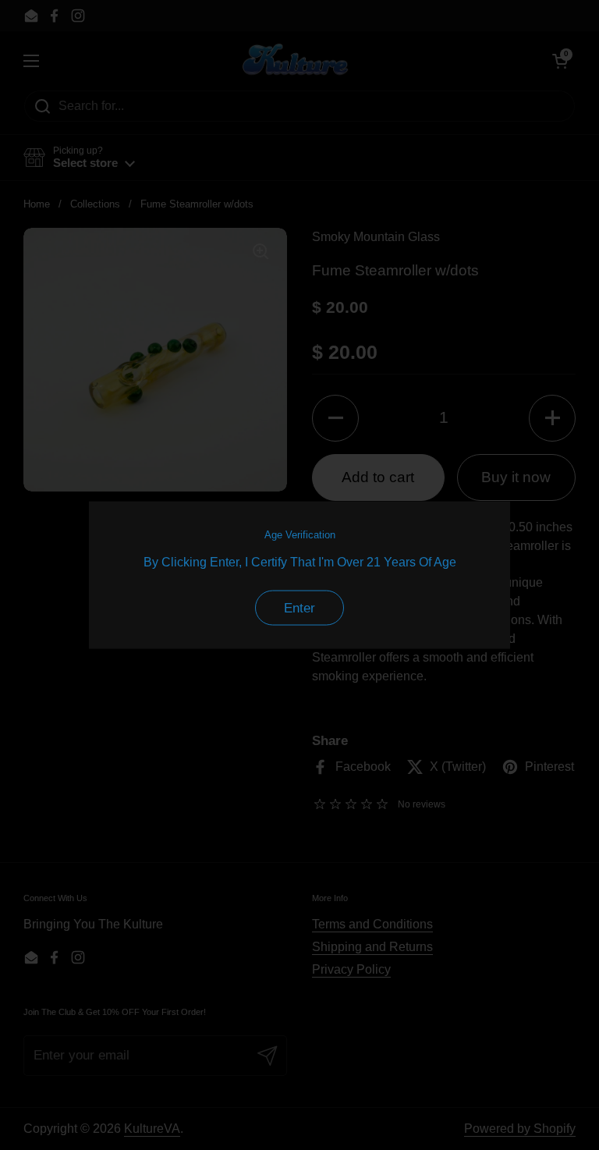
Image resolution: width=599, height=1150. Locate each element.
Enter (299, 607)
